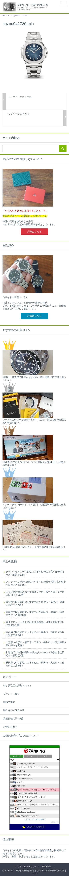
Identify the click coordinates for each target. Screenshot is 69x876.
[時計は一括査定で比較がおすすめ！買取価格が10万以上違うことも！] (27, 7)
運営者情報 (46, 867)
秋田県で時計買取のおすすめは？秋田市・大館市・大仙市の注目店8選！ (35, 664)
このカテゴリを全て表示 (34, 819)
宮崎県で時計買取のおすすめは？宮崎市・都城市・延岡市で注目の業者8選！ (35, 613)
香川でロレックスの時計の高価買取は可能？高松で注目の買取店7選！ (35, 624)
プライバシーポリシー (27, 867)
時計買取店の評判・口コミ (17, 685)
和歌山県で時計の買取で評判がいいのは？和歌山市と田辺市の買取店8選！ (35, 654)
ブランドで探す (11, 694)
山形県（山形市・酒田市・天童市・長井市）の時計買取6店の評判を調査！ (36, 644)
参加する (55, 822)
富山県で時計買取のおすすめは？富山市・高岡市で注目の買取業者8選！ (35, 634)
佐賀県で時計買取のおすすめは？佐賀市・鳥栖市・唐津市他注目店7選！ (35, 603)
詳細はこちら (34, 231)
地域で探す (9, 702)
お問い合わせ (10, 727)
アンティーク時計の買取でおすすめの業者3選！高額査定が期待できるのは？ (36, 583)
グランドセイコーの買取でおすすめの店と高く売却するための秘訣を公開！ (35, 573)
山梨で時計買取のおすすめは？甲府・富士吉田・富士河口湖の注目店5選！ (35, 593)
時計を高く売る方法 (13, 710)
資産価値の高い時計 (13, 718)
